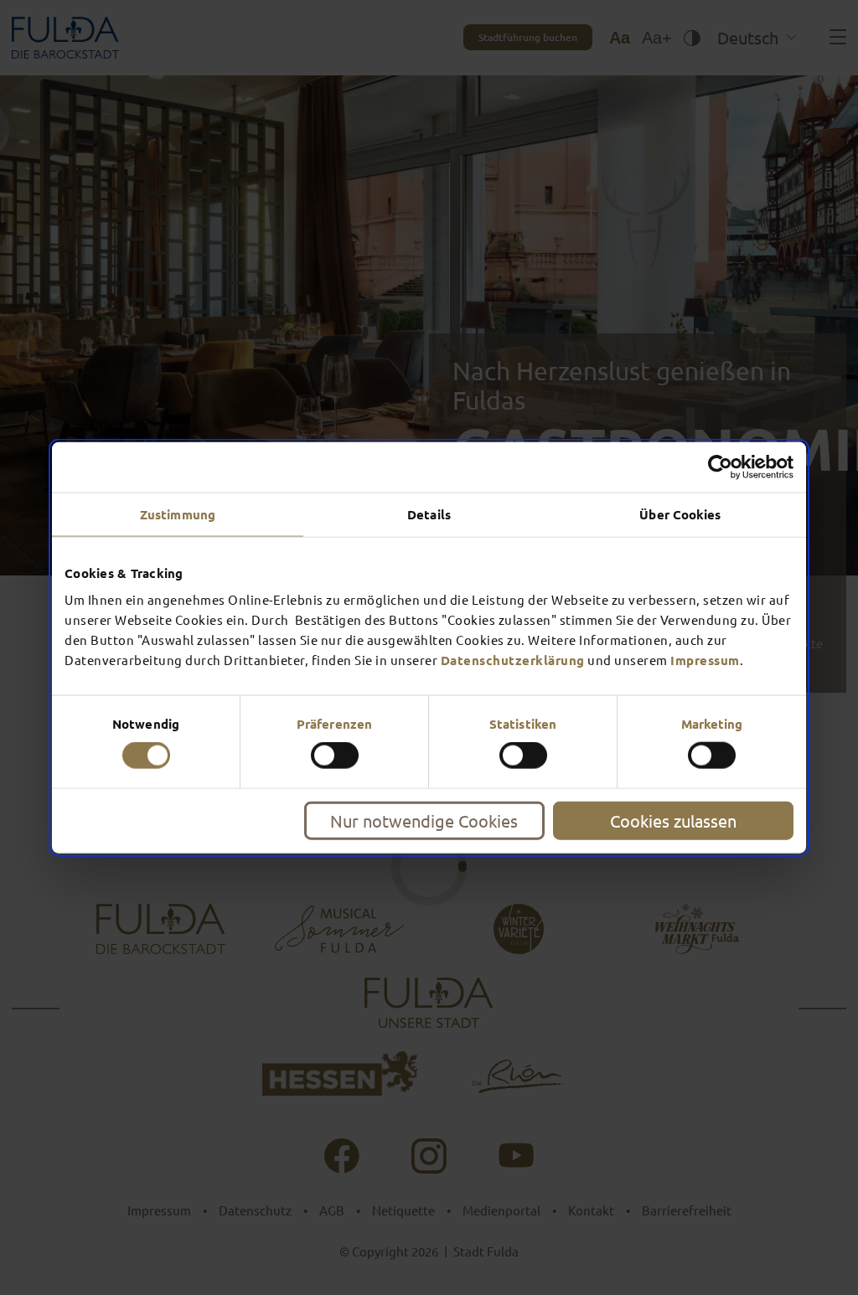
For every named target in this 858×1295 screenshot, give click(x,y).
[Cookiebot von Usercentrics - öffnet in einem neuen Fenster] (720, 467)
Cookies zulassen (673, 819)
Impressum (705, 659)
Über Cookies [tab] (680, 514)
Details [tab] (429, 514)
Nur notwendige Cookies (424, 819)
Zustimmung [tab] (177, 514)
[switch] (335, 755)
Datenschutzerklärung (513, 659)
